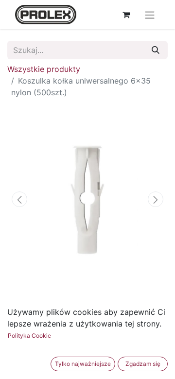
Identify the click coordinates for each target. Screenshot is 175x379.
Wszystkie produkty (43, 69)
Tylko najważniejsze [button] (83, 363)
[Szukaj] (155, 50)
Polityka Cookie (29, 335)
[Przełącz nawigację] (150, 14)
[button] (19, 199)
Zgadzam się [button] (142, 363)
